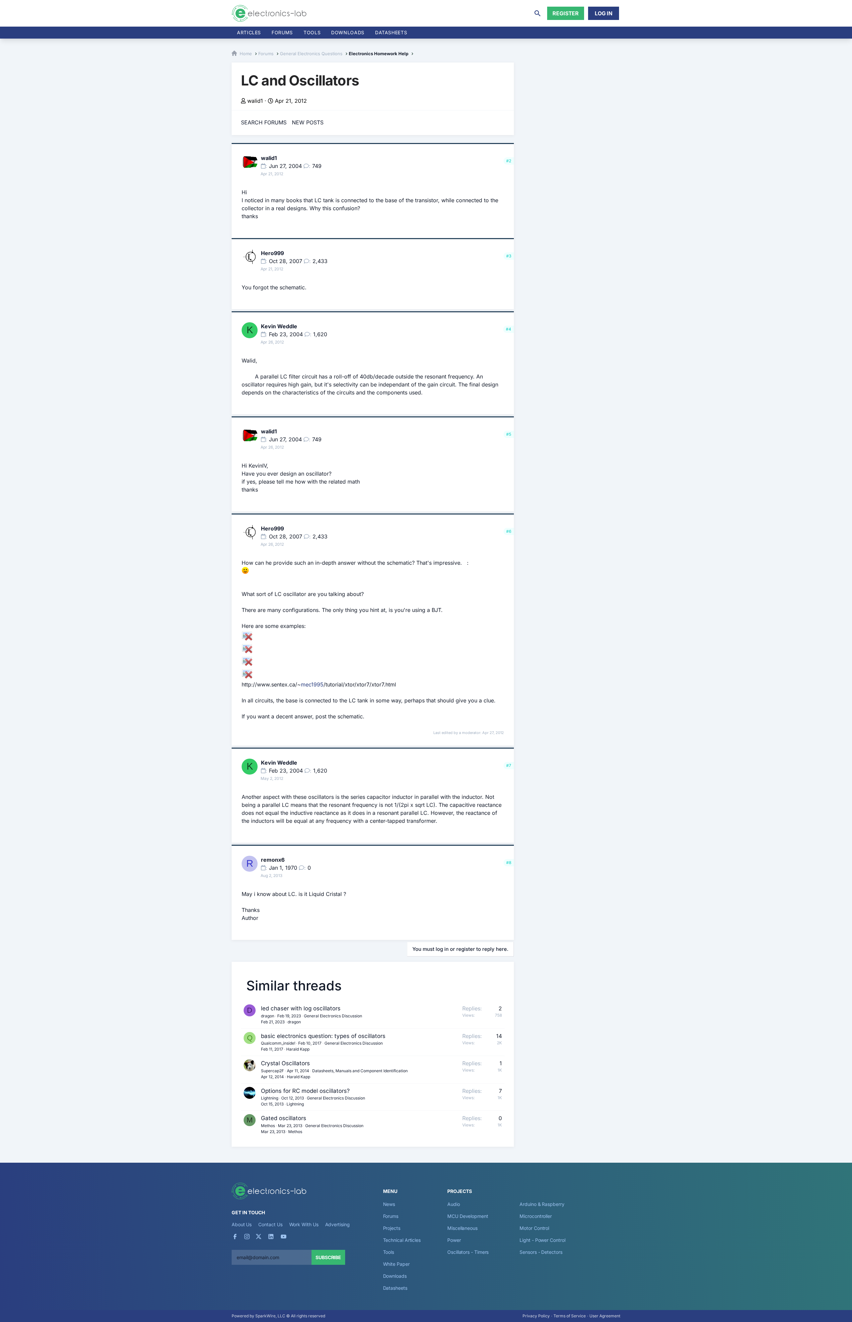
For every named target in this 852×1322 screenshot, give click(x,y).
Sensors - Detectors (541, 1252)
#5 (508, 434)
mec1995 (312, 684)
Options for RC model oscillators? (305, 1091)
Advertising (337, 1224)
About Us (242, 1224)
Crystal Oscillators (285, 1063)
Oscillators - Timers (468, 1252)
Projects (391, 1228)
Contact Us (270, 1224)
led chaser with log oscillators (300, 1008)
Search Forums (264, 122)
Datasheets (391, 32)
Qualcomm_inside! (278, 1043)
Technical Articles (402, 1240)
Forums (282, 32)
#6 (508, 531)
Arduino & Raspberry (542, 1204)
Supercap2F (272, 1070)
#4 (508, 329)
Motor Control (534, 1228)
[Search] (537, 13)
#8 (508, 862)
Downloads (395, 1276)
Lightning (269, 1098)
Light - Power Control (542, 1240)
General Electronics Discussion (333, 1015)
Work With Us (304, 1224)
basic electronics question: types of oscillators (323, 1036)
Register (565, 13)
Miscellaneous (462, 1228)
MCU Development (467, 1216)
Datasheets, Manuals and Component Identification (360, 1070)
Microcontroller (536, 1216)
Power (454, 1240)
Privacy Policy (536, 1315)
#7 (508, 765)
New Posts (307, 122)
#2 (508, 160)
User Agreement (604, 1315)
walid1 (255, 100)
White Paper (396, 1264)
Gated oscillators (283, 1118)
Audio (453, 1204)
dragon (267, 1015)
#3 (508, 255)
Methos (268, 1125)
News (389, 1204)
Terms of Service (569, 1315)
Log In (603, 13)
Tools (312, 32)
